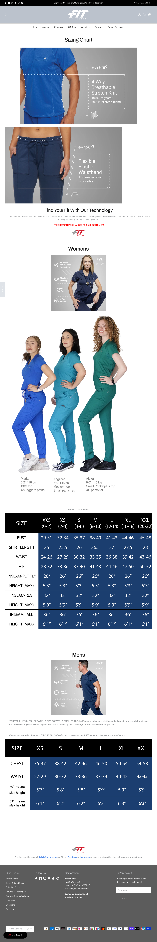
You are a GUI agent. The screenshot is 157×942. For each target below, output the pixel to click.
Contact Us (11, 900)
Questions (10, 904)
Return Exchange (116, 27)
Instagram (85, 857)
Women (45, 27)
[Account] (139, 14)
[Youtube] (15, 3)
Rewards (99, 27)
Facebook (72, 857)
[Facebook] (9, 3)
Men (35, 27)
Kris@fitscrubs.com (73, 897)
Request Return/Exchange (18, 896)
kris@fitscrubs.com (48, 857)
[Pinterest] (22, 3)
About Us (85, 27)
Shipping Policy (13, 887)
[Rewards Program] (149, 14)
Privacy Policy (12, 878)
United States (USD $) (142, 3)
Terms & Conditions (15, 883)
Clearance (58, 27)
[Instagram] (12, 3)
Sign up (123, 898)
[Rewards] (15, 935)
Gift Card (72, 27)
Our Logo (10, 909)
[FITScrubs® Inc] (78, 14)
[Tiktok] (19, 3)
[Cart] (144, 14)
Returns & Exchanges (16, 891)
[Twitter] (5, 3)
